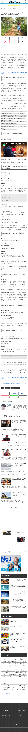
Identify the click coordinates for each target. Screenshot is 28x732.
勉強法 (6, 710)
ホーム (6, 707)
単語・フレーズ (21, 707)
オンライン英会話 (21, 710)
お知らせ (6, 718)
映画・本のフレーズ (15, 388)
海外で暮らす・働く (6, 715)
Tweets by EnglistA (5, 693)
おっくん (9, 404)
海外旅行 (21, 713)
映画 (3, 388)
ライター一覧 (14, 724)
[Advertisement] (14, 48)
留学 (6, 713)
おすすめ (21, 715)
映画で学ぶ (8, 388)
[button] (22, 41)
